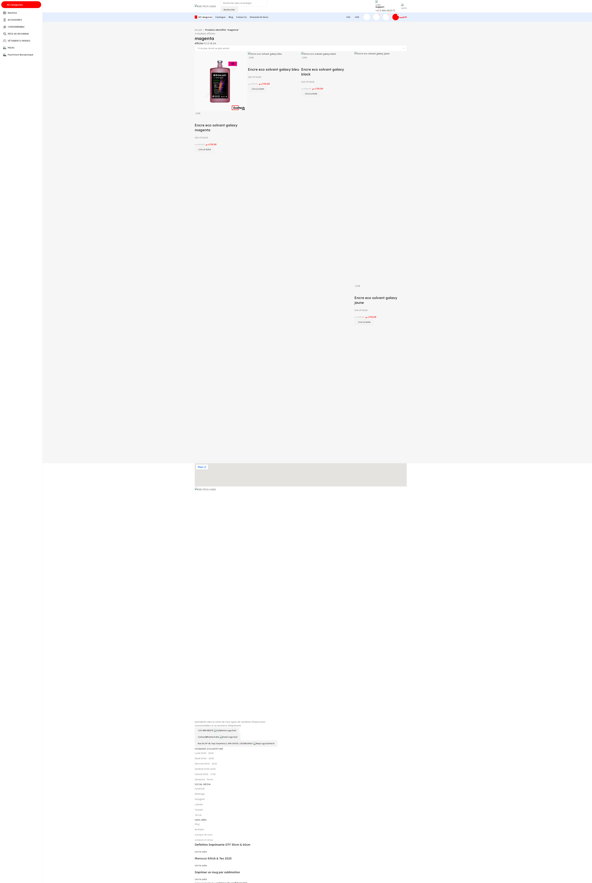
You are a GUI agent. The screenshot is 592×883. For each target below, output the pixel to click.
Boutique (199, 829)
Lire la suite (201, 851)
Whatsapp (200, 793)
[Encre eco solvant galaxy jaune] (380, 167)
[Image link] (301, 603)
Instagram (200, 799)
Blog (197, 824)
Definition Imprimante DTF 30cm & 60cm (222, 844)
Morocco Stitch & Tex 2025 (213, 858)
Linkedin (199, 804)
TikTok (198, 815)
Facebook (200, 788)
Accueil (198, 29)
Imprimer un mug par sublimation (217, 872)
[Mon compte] (367, 17)
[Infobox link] (300, 11)
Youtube (199, 809)
